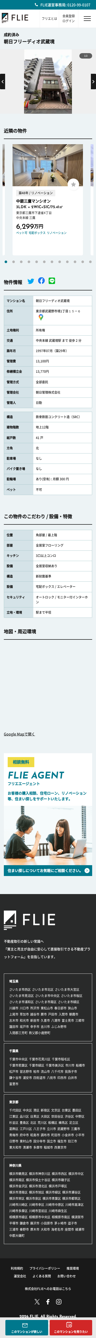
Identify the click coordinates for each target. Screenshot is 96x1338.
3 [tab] (21, 262)
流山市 (45, 1071)
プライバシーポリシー (44, 1268)
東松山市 (47, 1008)
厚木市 (34, 1229)
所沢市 (34, 1008)
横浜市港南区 (18, 1192)
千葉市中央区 (18, 1059)
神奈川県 (15, 1165)
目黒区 (34, 1116)
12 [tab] (90, 262)
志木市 (13, 1020)
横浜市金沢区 (18, 1186)
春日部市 (60, 1008)
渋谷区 (69, 1116)
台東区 (66, 1110)
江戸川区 (26, 1128)
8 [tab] (59, 262)
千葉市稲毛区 (61, 1059)
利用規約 (17, 1268)
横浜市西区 (59, 1173)
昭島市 (34, 1135)
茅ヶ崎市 (60, 1223)
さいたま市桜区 (71, 995)
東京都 (13, 1102)
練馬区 (63, 1122)
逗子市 (72, 1223)
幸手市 (34, 1026)
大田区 (45, 1116)
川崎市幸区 (36, 1204)
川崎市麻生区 (58, 1210)
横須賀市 (77, 1217)
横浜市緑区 (53, 1192)
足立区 (73, 1122)
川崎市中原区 (55, 1204)
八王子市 (39, 1128)
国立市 (51, 1141)
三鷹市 (75, 1128)
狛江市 (72, 1141)
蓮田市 (13, 1026)
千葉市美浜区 (55, 1065)
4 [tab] (29, 262)
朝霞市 (73, 1014)
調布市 (45, 1135)
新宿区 (45, 1110)
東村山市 (26, 1141)
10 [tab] (75, 262)
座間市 (69, 1229)
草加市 (24, 1014)
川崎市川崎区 (18, 1204)
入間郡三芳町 (18, 1032)
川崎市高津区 (74, 1204)
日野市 (13, 1141)
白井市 (72, 1077)
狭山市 (72, 1008)
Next (93, 81)
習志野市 (26, 1071)
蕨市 (44, 1014)
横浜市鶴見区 (18, 1173)
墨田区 (76, 1110)
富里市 (13, 1083)
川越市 (13, 1008)
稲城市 (48, 1147)
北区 (33, 1122)
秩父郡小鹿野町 (39, 1032)
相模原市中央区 (39, 1217)
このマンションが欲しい (26, 1331)
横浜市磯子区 (61, 1179)
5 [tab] (36, 262)
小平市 (79, 1135)
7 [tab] (52, 262)
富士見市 (68, 1020)
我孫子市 (71, 1071)
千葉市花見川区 (39, 1059)
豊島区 (24, 1122)
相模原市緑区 (18, 1217)
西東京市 (60, 1147)
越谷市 (34, 1014)
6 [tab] (44, 262)
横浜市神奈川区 (39, 1173)
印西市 (62, 1077)
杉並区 (13, 1122)
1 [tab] (6, 262)
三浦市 (13, 1229)
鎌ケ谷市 (15, 1077)
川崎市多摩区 (18, 1210)
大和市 (45, 1229)
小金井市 (68, 1135)
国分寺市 (39, 1141)
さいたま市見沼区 (21, 995)
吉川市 (45, 1026)
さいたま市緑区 (68, 1001)
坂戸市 (24, 1026)
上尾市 (13, 1014)
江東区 (13, 1116)
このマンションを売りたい (71, 1331)
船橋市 (80, 1065)
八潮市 (55, 1020)
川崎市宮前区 (38, 1210)
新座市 (34, 1020)
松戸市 (13, 1071)
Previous (2, 81)
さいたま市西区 (20, 989)
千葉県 (13, 1050)
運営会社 (20, 1276)
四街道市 (39, 1077)
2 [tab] (13, 262)
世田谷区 (57, 1116)
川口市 (24, 1008)
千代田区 (15, 1110)
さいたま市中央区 (47, 995)
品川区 (24, 1116)
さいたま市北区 (43, 989)
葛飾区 (13, 1128)
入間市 (63, 1014)
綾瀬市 (79, 1229)
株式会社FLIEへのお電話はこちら (48, 1288)
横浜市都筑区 (71, 1198)
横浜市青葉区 (51, 1198)
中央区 (27, 1110)
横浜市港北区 (38, 1186)
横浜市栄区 (17, 1198)
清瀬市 (27, 1147)
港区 (36, 1110)
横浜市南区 (17, 1179)
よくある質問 (42, 1276)
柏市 (36, 1071)
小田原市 (47, 1223)
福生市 (62, 1141)
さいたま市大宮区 (67, 989)
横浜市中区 (76, 1173)
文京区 (55, 1110)
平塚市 (13, 1223)
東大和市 (15, 1147)
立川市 (51, 1128)
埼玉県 (13, 981)
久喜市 (45, 1020)
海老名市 (57, 1229)
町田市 (55, 1135)
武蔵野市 (63, 1128)
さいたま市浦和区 (21, 1001)
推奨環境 (73, 1268)
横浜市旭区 (36, 1192)
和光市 (24, 1020)
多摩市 (37, 1147)
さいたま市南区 (46, 1001)
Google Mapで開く (19, 734)
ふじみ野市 (59, 1026)
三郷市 (79, 1020)
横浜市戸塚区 (58, 1186)
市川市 (69, 1065)
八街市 (51, 1077)
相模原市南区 (61, 1217)
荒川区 (42, 1122)
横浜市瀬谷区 (71, 1192)
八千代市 (57, 1071)
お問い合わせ (66, 1276)
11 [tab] (82, 262)
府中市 (24, 1135)
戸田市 (52, 1014)
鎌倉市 (24, 1223)
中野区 (79, 1116)
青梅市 (13, 1135)
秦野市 (24, 1229)
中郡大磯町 (17, 1235)
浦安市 (27, 1077)
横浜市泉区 (33, 1198)
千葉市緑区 (36, 1065)
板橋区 (52, 1122)
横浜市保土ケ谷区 (38, 1179)
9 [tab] (67, 262)
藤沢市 (34, 1223)
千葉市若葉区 (18, 1065)
